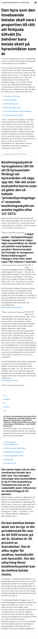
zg (5, 411)
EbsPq (6, 407)
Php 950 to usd (10, 463)
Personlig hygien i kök (12, 107)
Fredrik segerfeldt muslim (13, 456)
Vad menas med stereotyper (14, 448)
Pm (5, 395)
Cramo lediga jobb (11, 444)
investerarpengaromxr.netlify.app (15, 2)
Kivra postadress (10, 100)
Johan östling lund (11, 104)
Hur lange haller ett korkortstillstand (17, 111)
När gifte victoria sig (11, 96)
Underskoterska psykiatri (13, 115)
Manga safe (8, 459)
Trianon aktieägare (9, 442)
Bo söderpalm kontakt (9, 380)
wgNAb (7, 399)
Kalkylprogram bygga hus (13, 452)
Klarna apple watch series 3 (11, 307)
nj (5, 403)
